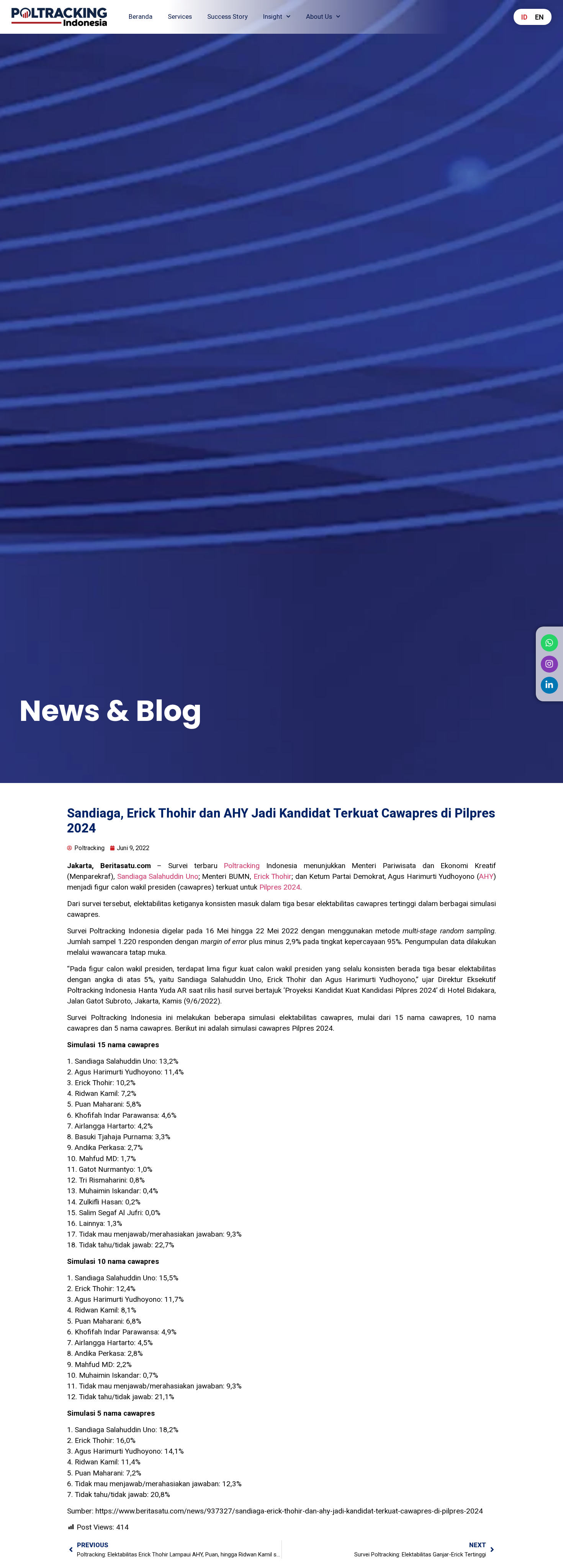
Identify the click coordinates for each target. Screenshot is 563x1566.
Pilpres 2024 (279, 887)
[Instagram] (549, 663)
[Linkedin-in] (549, 684)
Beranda (140, 16)
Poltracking (242, 866)
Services (180, 16)
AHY (486, 876)
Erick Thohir (273, 876)
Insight (272, 16)
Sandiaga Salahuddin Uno (157, 876)
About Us (319, 16)
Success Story (227, 16)
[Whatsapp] (549, 642)
